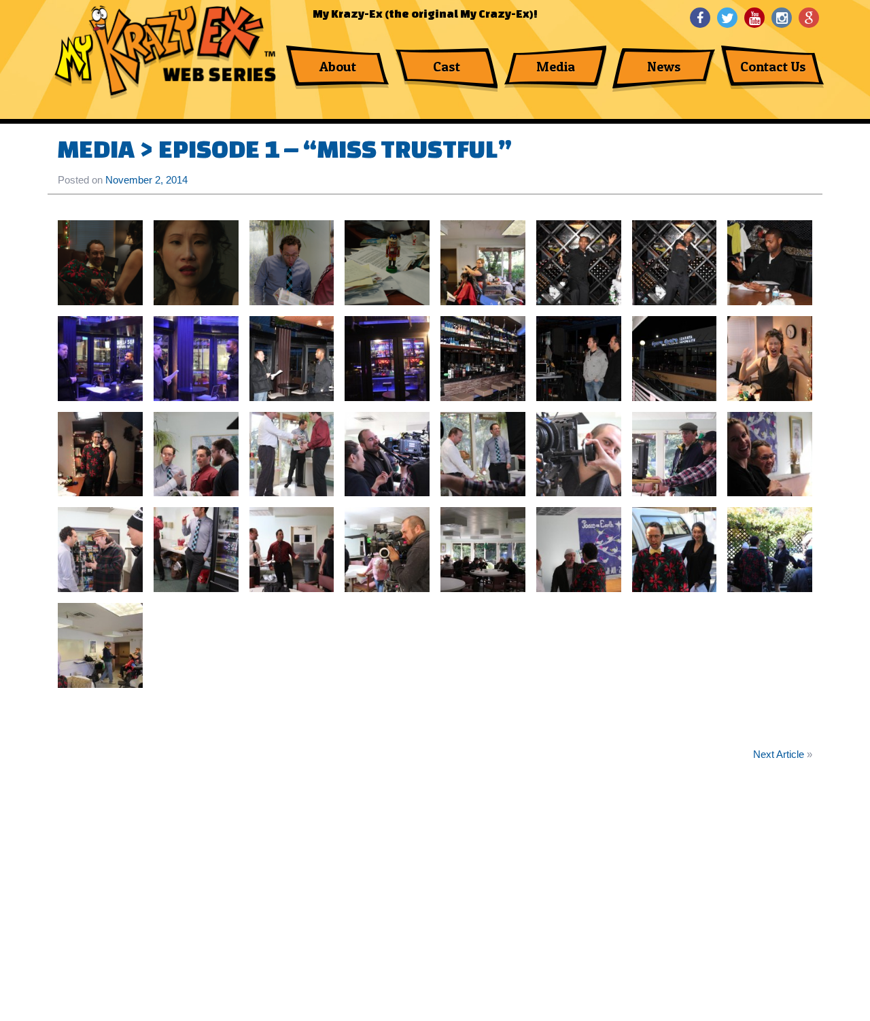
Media (555, 66)
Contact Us (773, 66)
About (337, 66)
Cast (446, 66)
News (664, 66)
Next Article (778, 754)
